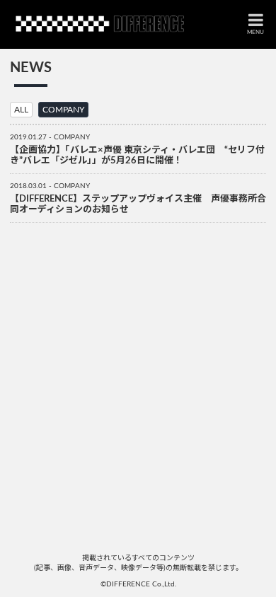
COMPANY (63, 109)
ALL (21, 109)
